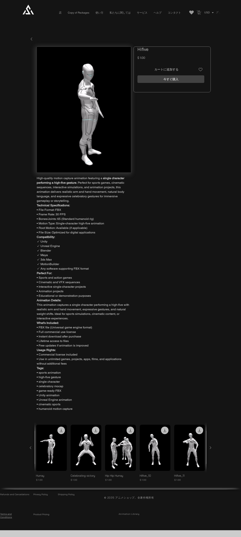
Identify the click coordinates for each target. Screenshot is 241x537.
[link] (199, 12)
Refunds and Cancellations (14, 494)
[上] (31, 39)
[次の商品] (210, 447)
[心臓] (191, 12)
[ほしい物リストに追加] (200, 69)
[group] (120, 453)
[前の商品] (30, 447)
